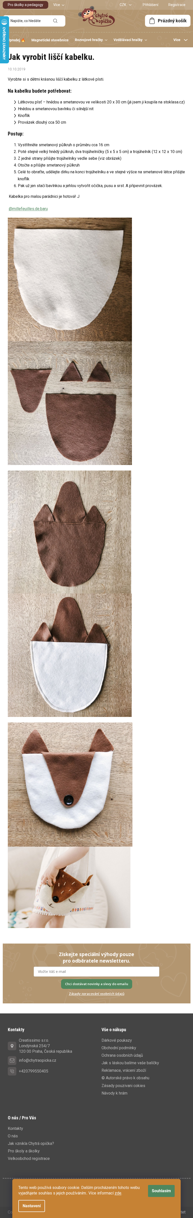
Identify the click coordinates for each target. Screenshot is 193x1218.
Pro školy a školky (24, 1151)
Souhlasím (161, 1190)
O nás (13, 1136)
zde (118, 1193)
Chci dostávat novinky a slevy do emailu (96, 984)
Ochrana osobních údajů (122, 1055)
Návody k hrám (114, 1093)
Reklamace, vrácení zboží (124, 1070)
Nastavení (32, 1205)
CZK (123, 5)
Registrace (176, 5)
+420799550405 (33, 1071)
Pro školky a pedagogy (25, 5)
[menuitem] (15, 40)
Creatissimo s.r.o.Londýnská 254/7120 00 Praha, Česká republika (45, 1046)
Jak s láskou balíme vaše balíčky (130, 1062)
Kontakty (15, 1128)
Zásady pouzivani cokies (123, 1085)
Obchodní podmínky (119, 1047)
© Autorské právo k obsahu (125, 1078)
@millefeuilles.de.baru (28, 208)
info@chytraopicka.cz (37, 1060)
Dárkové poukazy (117, 1040)
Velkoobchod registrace (29, 1158)
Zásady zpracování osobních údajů (96, 993)
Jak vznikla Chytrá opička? (31, 1143)
